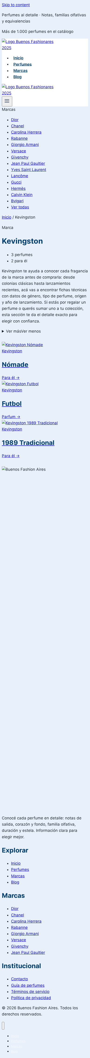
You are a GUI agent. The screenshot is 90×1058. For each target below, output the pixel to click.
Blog (17, 76)
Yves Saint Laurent (28, 169)
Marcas (20, 70)
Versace (18, 151)
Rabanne (19, 138)
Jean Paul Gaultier (28, 163)
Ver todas (20, 207)
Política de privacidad (31, 997)
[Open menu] (7, 101)
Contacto (19, 979)
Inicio (18, 58)
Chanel (17, 126)
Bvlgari (17, 201)
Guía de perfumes (28, 985)
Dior (14, 119)
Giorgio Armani (25, 144)
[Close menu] (3, 1025)
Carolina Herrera (26, 132)
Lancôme (19, 176)
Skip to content (16, 5)
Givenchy (19, 157)
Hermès (18, 188)
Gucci (16, 182)
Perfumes (22, 64)
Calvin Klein (22, 194)
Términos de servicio (30, 991)
